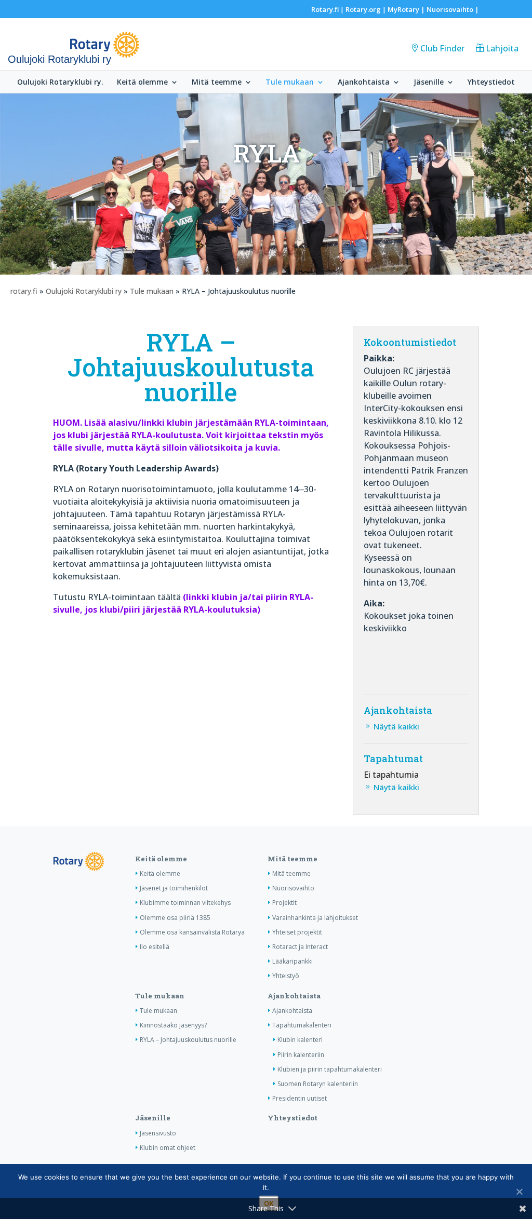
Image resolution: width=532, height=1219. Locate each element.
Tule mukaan (289, 82)
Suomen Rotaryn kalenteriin (317, 1083)
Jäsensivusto (158, 1133)
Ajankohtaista (364, 82)
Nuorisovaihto (450, 9)
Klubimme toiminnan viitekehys (185, 902)
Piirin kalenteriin (300, 1054)
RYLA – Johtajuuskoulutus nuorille (188, 1039)
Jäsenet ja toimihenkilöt (174, 888)
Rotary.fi (325, 9)
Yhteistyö (285, 975)
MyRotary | (407, 9)
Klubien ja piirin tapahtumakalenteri (329, 1069)
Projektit (284, 902)
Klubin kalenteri (300, 1039)
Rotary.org (363, 9)
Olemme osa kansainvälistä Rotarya (192, 932)
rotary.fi (23, 291)
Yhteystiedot (491, 82)
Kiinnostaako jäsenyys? (173, 1025)
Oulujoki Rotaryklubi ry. (60, 82)
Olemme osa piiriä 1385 (175, 917)
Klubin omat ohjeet (167, 1147)
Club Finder (442, 48)
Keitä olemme (142, 82)
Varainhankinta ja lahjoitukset (315, 917)
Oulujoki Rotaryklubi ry (84, 291)
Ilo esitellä (154, 946)
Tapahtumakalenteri (301, 1025)
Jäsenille (429, 82)
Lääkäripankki (292, 961)
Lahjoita (502, 48)
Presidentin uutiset (299, 1098)
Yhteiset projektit (297, 932)
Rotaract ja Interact (300, 946)
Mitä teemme (217, 82)
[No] (519, 1191)
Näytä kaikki (396, 726)
